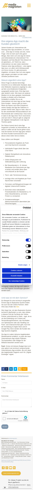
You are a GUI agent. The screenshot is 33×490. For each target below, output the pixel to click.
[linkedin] (14, 467)
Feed (24, 369)
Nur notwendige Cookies (16, 281)
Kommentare (27, 37)
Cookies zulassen (16, 270)
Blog (12, 461)
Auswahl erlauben (16, 275)
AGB (20, 460)
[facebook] (3, 467)
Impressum (4, 460)
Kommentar (4, 396)
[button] (28, 5)
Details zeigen (22, 265)
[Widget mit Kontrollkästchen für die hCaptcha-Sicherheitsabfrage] (15, 418)
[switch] (28, 245)
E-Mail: (3, 387)
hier (17, 307)
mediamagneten (13, 438)
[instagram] (7, 467)
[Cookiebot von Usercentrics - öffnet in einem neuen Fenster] (23, 208)
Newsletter (7, 461)
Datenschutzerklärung (13, 460)
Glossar (24, 460)
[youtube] (10, 467)
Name (3, 379)
